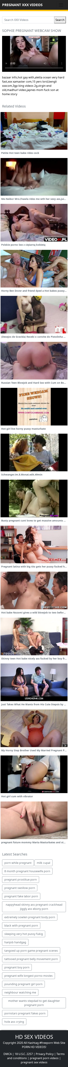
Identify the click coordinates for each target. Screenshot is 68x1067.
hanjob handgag (15, 942)
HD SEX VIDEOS (34, 1036)
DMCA (7, 1054)
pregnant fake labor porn (21, 896)
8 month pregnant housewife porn (27, 871)
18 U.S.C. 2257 (24, 1054)
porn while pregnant (18, 863)
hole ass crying (14, 1022)
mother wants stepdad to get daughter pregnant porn (34, 1003)
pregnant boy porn (16, 967)
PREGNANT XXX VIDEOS (22, 4)
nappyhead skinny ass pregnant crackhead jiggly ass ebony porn (34, 907)
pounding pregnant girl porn (23, 984)
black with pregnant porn (21, 925)
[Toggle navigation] (61, 4)
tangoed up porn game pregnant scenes (31, 951)
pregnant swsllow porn (19, 888)
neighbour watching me (20, 992)
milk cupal (43, 863)
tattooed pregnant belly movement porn (31, 959)
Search (60, 20)
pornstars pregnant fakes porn (25, 1013)
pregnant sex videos (34, 1062)
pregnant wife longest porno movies (28, 976)
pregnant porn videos (44, 1058)
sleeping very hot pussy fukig (23, 934)
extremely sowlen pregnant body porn (29, 917)
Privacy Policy (45, 1054)
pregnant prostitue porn (20, 879)
